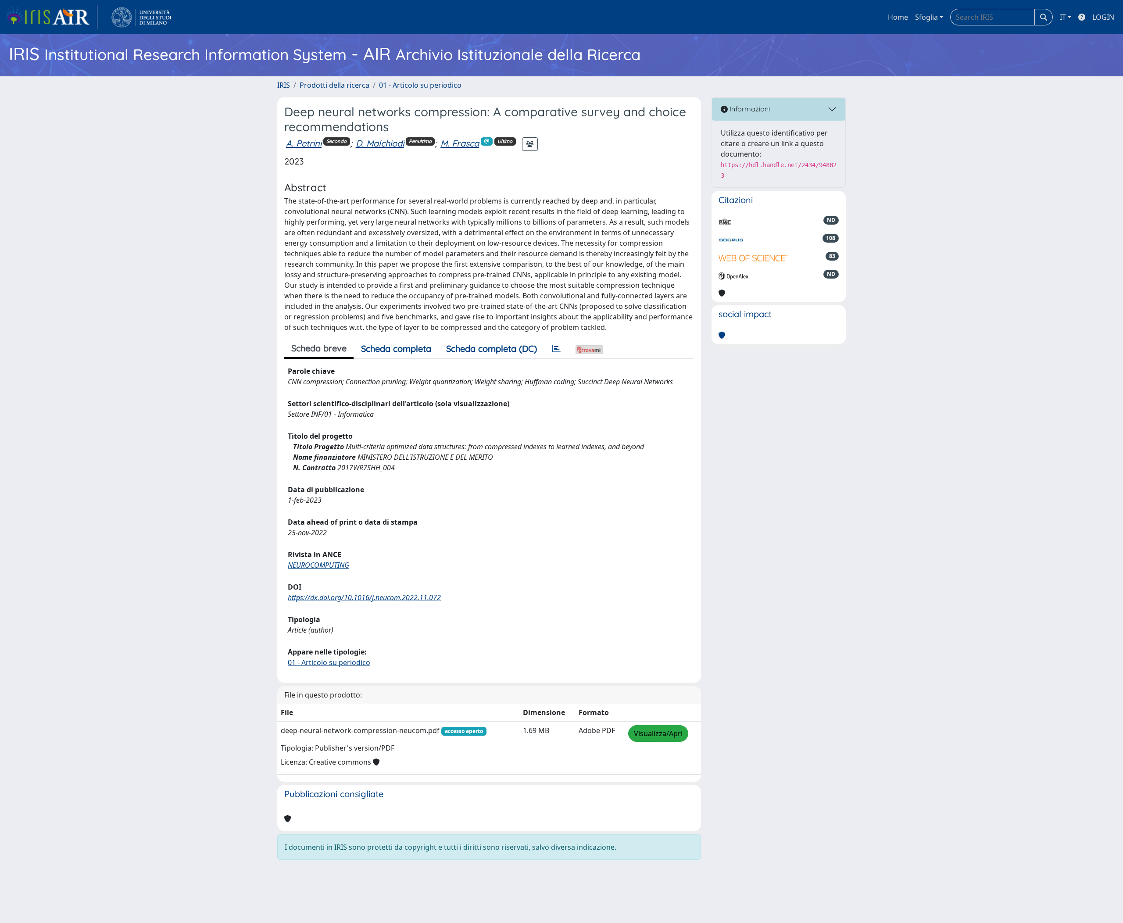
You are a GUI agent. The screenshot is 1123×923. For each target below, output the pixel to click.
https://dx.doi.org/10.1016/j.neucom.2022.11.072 (364, 597)
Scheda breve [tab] (319, 348)
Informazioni (749, 108)
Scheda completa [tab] (396, 348)
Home (898, 17)
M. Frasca (459, 143)
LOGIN (1103, 17)
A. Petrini (304, 143)
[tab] (556, 349)
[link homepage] (51, 17)
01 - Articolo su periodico (420, 85)
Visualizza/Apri (658, 733)
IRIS (283, 85)
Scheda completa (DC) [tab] (491, 348)
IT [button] (1063, 17)
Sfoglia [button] (926, 17)
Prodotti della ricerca (334, 85)
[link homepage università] (141, 17)
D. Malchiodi (380, 143)
